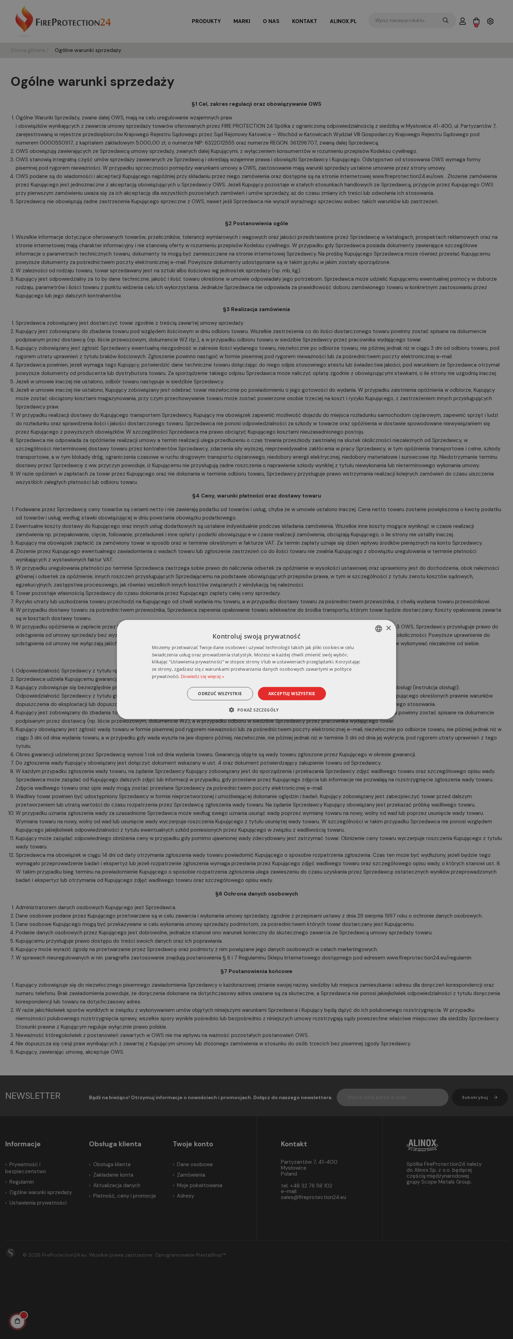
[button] (256, 710)
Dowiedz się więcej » (202, 676)
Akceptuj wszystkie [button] (291, 693)
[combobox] (378, 628)
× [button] (388, 628)
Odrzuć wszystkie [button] (220, 693)
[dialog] (256, 669)
